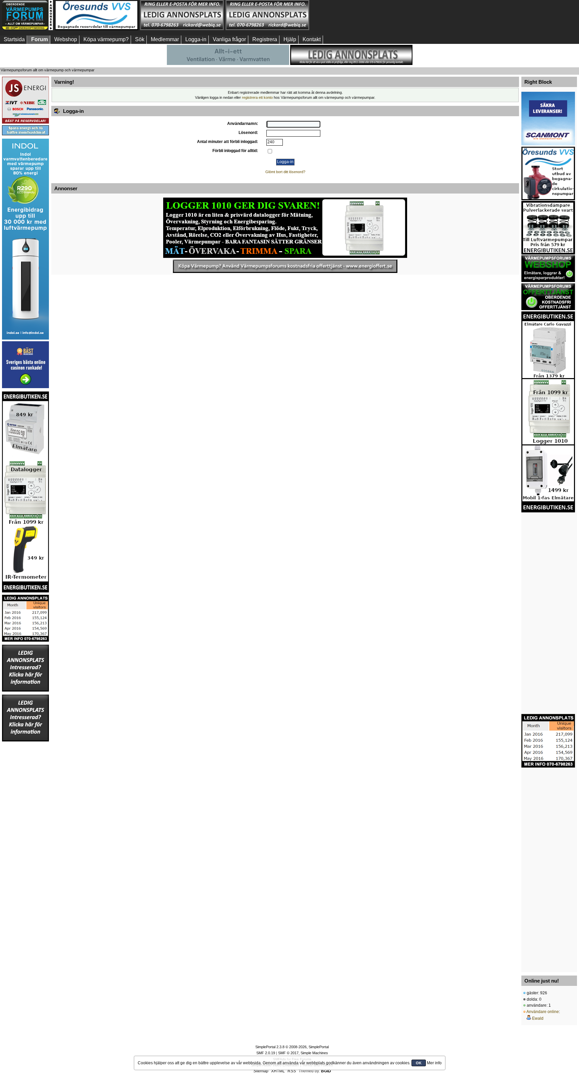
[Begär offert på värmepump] (285, 266)
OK (419, 1063)
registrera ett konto (257, 97)
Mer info (434, 1063)
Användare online (542, 1011)
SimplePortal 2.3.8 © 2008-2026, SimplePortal (292, 1047)
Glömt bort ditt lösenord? (285, 172)
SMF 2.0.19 (265, 1053)
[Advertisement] (353, 15)
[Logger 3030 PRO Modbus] (285, 228)
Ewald (537, 1018)
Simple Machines (314, 1053)
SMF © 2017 (288, 1053)
